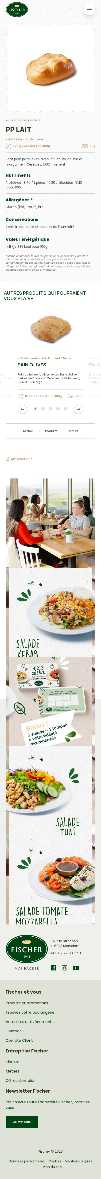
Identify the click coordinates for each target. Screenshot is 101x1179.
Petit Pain (15, 139)
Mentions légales (78, 1161)
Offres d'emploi (20, 1080)
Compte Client (19, 1040)
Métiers (12, 1071)
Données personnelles (27, 1161)
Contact (13, 1031)
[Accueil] (17, 9)
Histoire (12, 1062)
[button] (50, 523)
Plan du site (52, 1167)
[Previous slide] (22, 409)
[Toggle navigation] (89, 9)
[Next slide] (78, 409)
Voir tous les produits (25, 120)
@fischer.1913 (21, 459)
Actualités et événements (30, 1021)
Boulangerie (34, 139)
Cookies (54, 1161)
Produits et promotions (27, 1003)
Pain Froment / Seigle (56, 358)
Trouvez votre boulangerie (30, 1012)
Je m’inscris (22, 1122)
